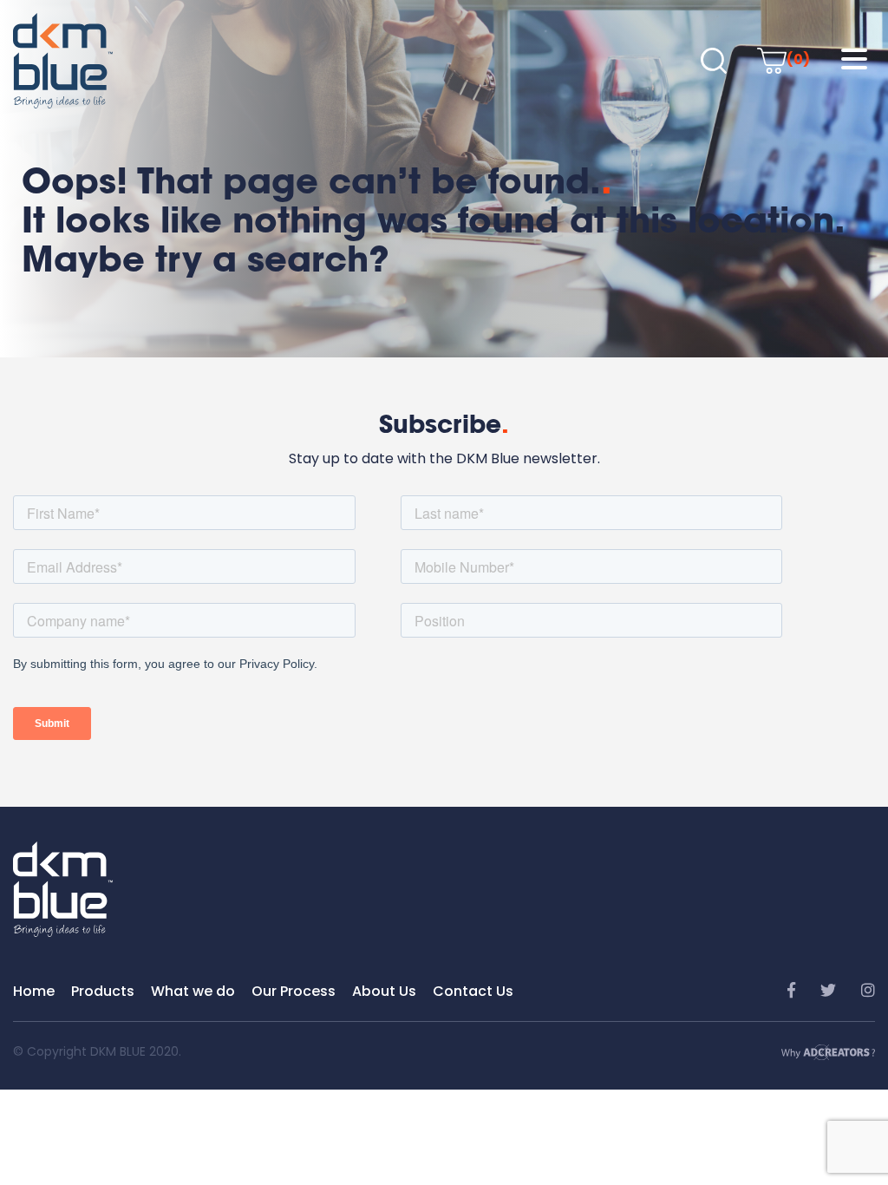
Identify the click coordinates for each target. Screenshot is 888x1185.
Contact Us (473, 991)
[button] (854, 59)
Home (34, 991)
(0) (798, 59)
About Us (384, 991)
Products (102, 991)
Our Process (293, 991)
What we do (193, 991)
